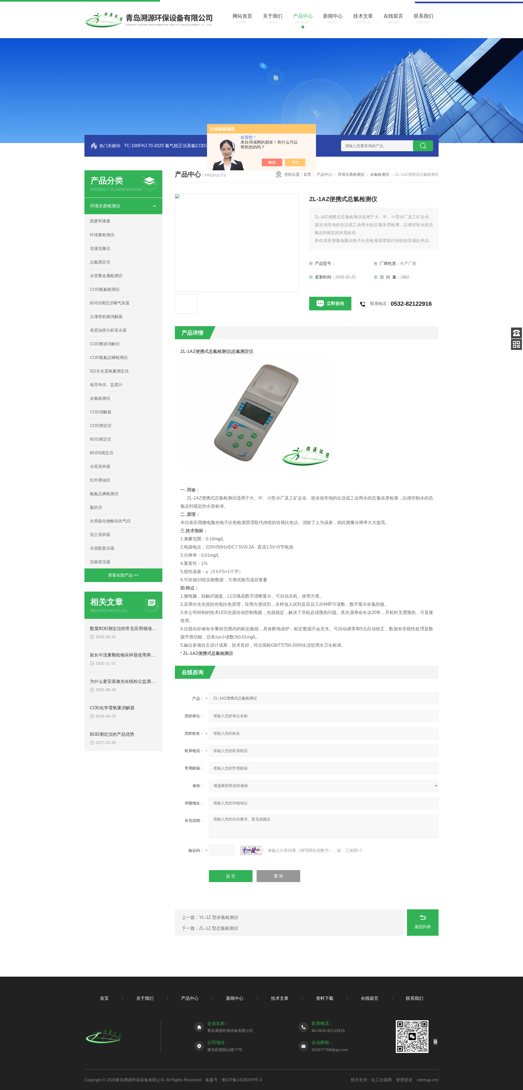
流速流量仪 (100, 248)
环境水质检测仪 (105, 206)
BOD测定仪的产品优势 (112, 734)
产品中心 (324, 174)
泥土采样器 (100, 534)
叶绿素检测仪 (102, 234)
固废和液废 (100, 221)
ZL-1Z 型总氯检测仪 (218, 928)
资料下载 (324, 998)
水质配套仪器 (102, 548)
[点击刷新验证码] (251, 850)
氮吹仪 (96, 507)
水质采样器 (100, 466)
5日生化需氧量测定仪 (109, 371)
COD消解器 (100, 412)
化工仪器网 (381, 1079)
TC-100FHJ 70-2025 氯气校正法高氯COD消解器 (171, 145)
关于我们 (145, 998)
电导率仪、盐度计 (106, 384)
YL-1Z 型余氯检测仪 (218, 917)
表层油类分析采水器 (108, 330)
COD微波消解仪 (105, 343)
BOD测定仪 (100, 439)
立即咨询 (335, 303)
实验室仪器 (100, 561)
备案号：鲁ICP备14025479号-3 (233, 1079)
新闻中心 (235, 998)
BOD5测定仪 (101, 452)
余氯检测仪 (100, 398)
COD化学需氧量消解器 (112, 708)
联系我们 (414, 998)
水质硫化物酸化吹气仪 (110, 521)
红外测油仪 (100, 480)
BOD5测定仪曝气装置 (110, 303)
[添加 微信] (516, 344)
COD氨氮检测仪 (105, 289)
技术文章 (279, 998)
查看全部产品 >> (123, 575)
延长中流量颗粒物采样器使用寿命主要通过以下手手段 (142, 655)
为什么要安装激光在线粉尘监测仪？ (125, 681)
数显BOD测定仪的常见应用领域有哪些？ (129, 628)
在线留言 (369, 998)
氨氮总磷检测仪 (104, 493)
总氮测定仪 (100, 262)
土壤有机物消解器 (106, 316)
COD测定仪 (100, 425)
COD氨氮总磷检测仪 (109, 357)
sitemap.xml (428, 1079)
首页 (307, 174)
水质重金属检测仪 (106, 275)
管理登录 (404, 1079)
